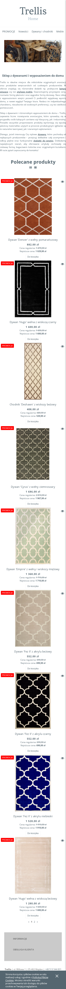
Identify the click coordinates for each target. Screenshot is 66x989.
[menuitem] (9, 31)
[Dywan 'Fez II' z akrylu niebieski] (33, 783)
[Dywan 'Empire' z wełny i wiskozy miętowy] (33, 536)
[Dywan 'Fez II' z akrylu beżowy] (33, 618)
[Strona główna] (33, 13)
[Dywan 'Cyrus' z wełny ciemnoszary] (33, 453)
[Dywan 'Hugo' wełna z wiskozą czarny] (33, 289)
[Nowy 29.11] (33, 50)
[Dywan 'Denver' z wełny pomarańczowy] (33, 206)
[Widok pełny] (35, 167)
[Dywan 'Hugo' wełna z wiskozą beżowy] (33, 865)
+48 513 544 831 (53, 969)
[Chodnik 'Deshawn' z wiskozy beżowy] (33, 371)
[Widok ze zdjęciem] (30, 167)
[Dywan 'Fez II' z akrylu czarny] (33, 700)
